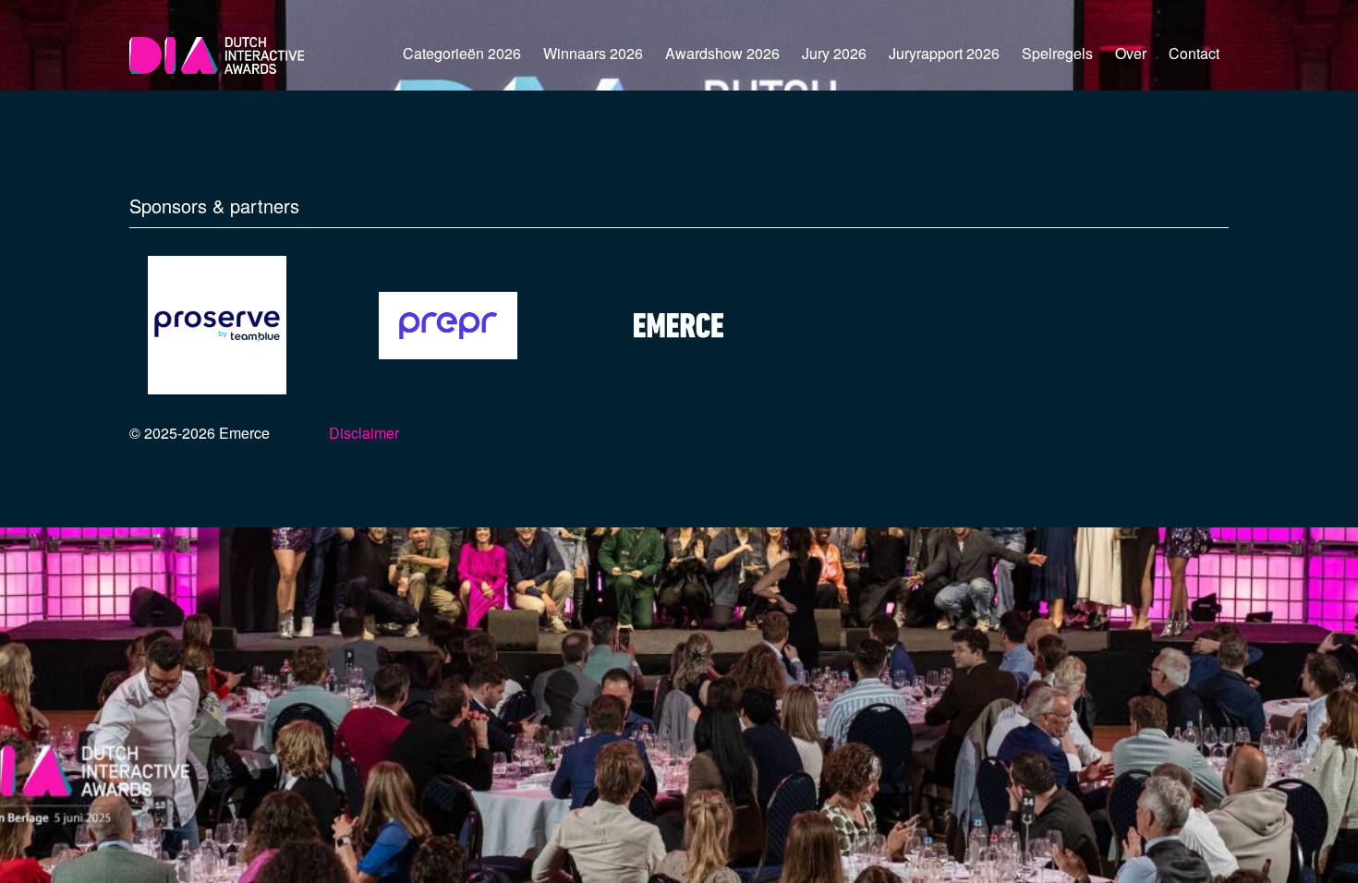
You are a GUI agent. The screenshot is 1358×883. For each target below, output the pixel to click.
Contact (1194, 53)
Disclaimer (364, 432)
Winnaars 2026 (593, 53)
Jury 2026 (834, 53)
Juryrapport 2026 (944, 53)
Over (1130, 53)
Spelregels (1057, 53)
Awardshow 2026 (722, 53)
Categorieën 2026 (462, 53)
